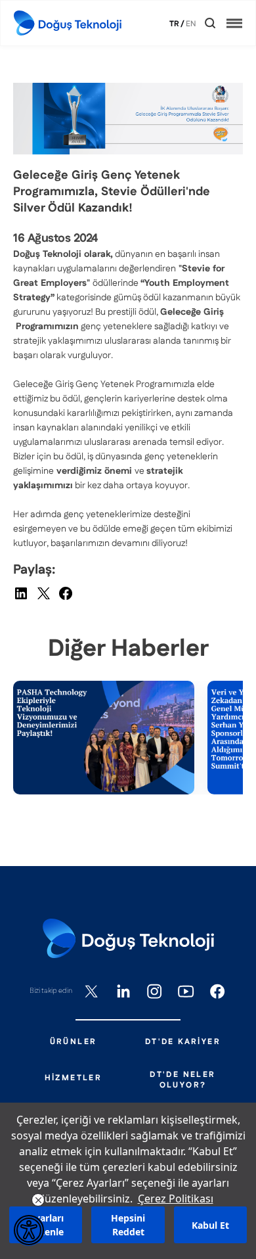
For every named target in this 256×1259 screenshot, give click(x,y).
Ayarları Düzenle (46, 1225)
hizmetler (73, 1078)
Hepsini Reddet (128, 1225)
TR (174, 24)
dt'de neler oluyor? (182, 1080)
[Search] (210, 23)
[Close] (200, 23)
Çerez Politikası (175, 1198)
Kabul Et (210, 1225)
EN (191, 24)
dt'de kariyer (183, 1042)
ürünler (73, 1042)
